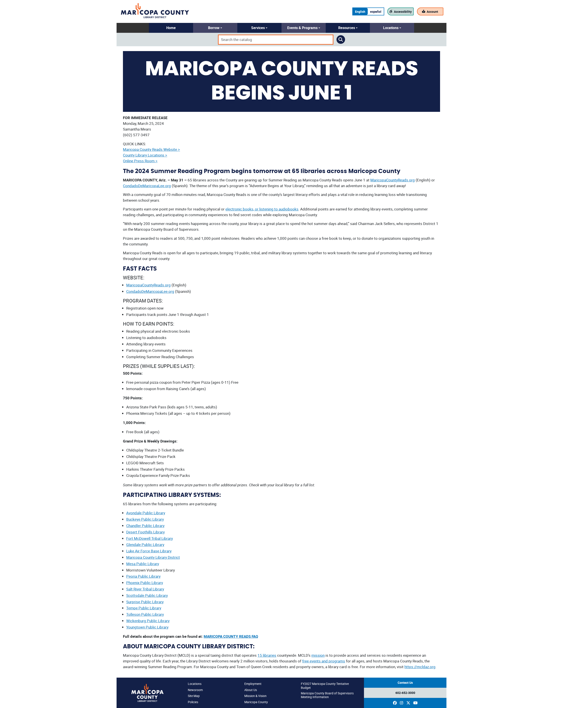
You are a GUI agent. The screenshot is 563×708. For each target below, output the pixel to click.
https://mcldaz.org (419, 666)
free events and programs (323, 661)
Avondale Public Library (145, 512)
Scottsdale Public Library (147, 595)
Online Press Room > (140, 160)
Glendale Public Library (145, 544)
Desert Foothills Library (145, 532)
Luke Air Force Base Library (149, 550)
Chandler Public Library (145, 525)
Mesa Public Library (142, 563)
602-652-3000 (405, 693)
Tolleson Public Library (145, 614)
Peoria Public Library (143, 576)
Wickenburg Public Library (148, 620)
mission (318, 655)
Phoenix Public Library (144, 582)
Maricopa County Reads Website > (151, 149)
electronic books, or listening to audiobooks (261, 209)
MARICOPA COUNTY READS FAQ (231, 636)
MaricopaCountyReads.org (392, 180)
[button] (171, 28)
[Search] (340, 39)
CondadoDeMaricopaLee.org (147, 185)
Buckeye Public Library (145, 519)
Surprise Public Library (145, 601)
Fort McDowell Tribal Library (149, 538)
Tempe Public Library (143, 607)
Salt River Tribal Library (145, 589)
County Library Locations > (145, 155)
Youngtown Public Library (147, 627)
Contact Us (405, 682)
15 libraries (267, 655)
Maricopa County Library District (153, 557)
